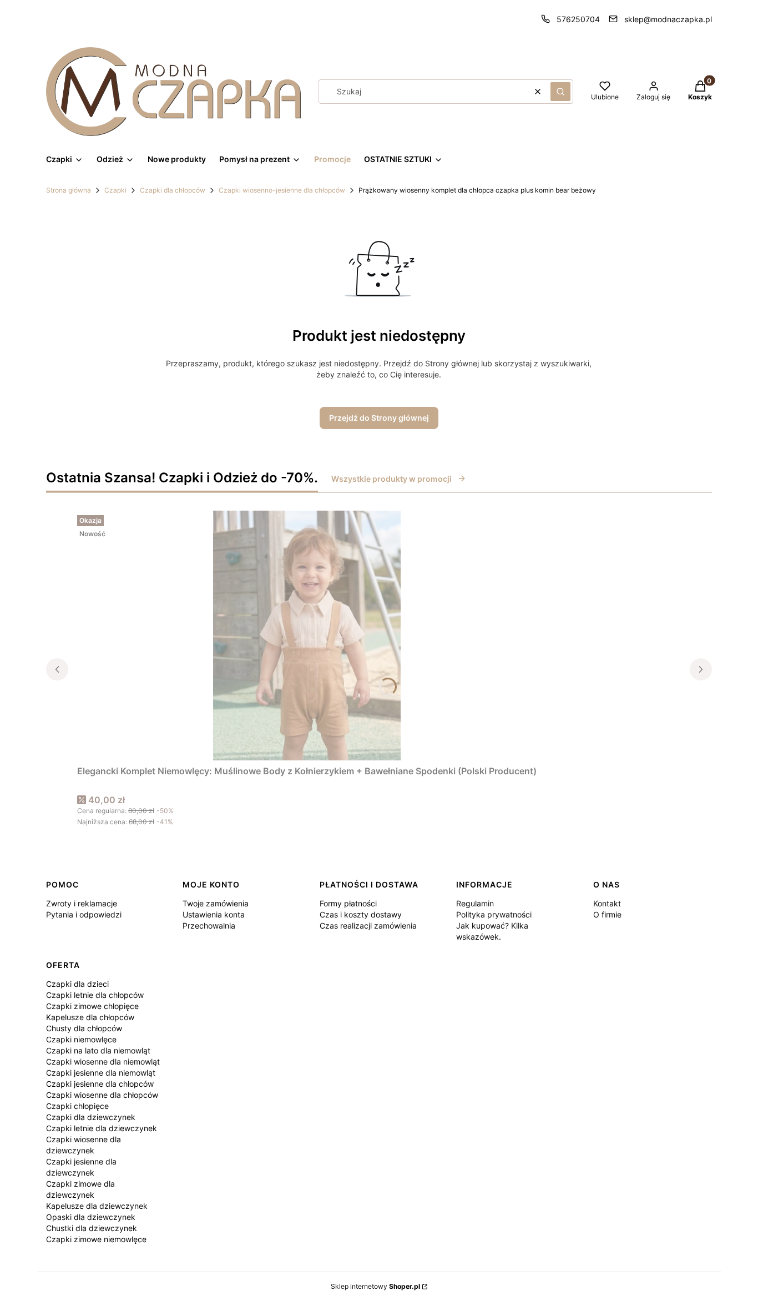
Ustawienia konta (214, 914)
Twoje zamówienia (216, 903)
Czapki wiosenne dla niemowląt (103, 1061)
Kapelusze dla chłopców (90, 1017)
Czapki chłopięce (77, 1106)
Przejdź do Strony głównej (379, 417)
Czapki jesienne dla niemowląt (100, 1072)
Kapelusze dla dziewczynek (97, 1206)
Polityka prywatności (494, 914)
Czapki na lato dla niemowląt (98, 1050)
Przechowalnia (209, 925)
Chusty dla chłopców (84, 1028)
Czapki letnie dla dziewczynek (101, 1128)
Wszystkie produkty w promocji (391, 478)
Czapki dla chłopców (172, 190)
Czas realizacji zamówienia (368, 925)
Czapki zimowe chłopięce (92, 1006)
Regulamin (475, 903)
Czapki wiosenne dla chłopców (102, 1095)
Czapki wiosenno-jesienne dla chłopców (282, 190)
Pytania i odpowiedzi (84, 914)
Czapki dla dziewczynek (90, 1117)
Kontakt (607, 903)
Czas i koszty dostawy (361, 914)
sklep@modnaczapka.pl (668, 19)
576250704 (578, 19)
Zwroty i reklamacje (81, 903)
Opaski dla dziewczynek (90, 1217)
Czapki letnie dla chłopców (95, 995)
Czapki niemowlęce (81, 1039)
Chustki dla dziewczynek (91, 1228)
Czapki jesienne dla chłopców (100, 1083)
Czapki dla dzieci (77, 984)
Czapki (115, 190)
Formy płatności (348, 903)
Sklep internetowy (375, 1286)
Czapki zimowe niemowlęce (96, 1239)
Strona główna (68, 190)
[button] (560, 91)
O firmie (607, 914)
